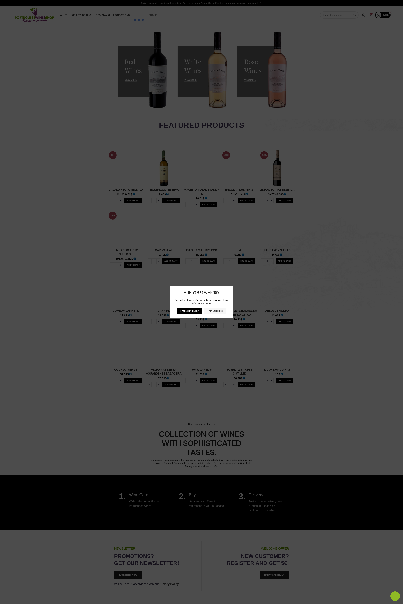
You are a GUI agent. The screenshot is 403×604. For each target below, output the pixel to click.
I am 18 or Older (189, 311)
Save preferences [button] (385, 598)
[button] (348, 584)
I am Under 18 (215, 311)
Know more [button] (387, 579)
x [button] (398, 567)
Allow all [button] (355, 598)
